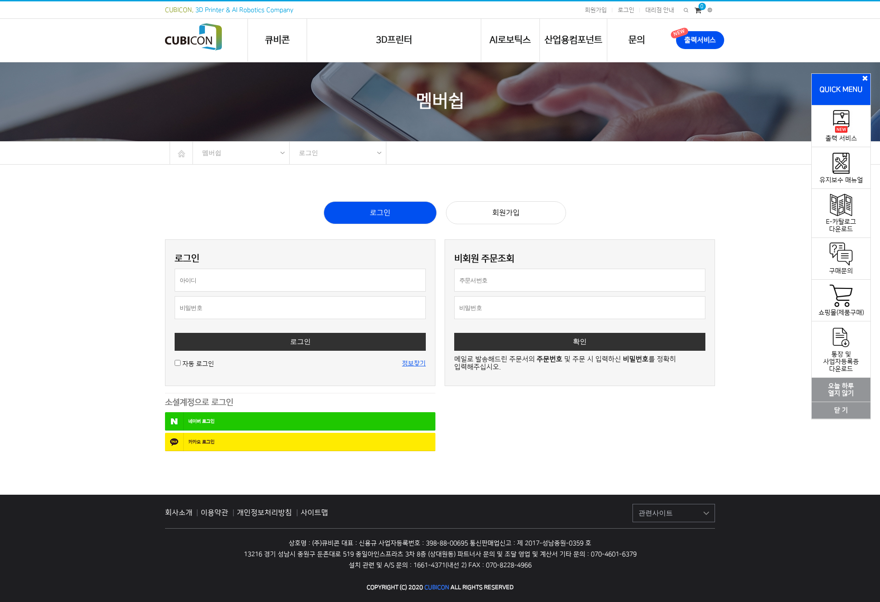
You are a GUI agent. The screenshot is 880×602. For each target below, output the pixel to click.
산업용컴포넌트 (573, 40)
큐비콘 (277, 40)
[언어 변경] (710, 10)
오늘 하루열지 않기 (841, 389)
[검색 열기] (686, 10)
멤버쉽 (211, 152)
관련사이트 (655, 513)
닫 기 (841, 410)
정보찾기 (414, 363)
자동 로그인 (198, 364)
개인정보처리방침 (265, 512)
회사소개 (178, 512)
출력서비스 (700, 40)
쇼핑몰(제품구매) (841, 312)
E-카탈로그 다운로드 (841, 225)
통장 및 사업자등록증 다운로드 (841, 362)
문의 (636, 40)
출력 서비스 (841, 138)
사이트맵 (314, 512)
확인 (580, 341)
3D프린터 (394, 40)
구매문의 (841, 271)
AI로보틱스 (510, 40)
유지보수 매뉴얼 (841, 180)
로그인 (626, 10)
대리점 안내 (659, 10)
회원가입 (596, 10)
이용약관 (215, 512)
